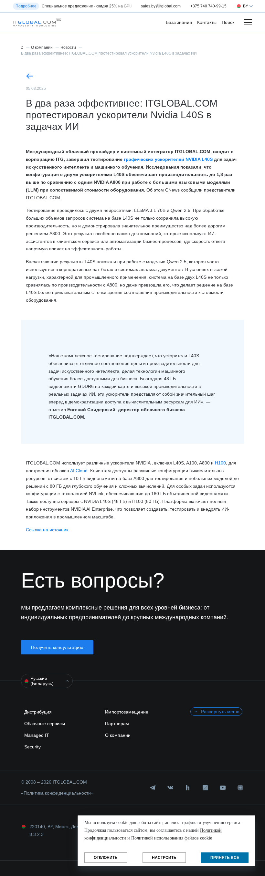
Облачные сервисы (44, 723)
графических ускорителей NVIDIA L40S (168, 159)
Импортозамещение (126, 711)
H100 (220, 462)
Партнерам (117, 723)
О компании (118, 735)
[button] (35, 22)
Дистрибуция (38, 711)
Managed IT (36, 735)
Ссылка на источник (47, 529)
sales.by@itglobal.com (161, 6)
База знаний (179, 22)
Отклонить (106, 857)
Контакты (207, 22)
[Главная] (22, 47)
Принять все (224, 857)
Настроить (164, 857)
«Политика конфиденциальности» (57, 793)
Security (32, 746)
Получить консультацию (57, 647)
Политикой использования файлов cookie (171, 838)
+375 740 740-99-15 (208, 6)
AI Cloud (79, 470)
